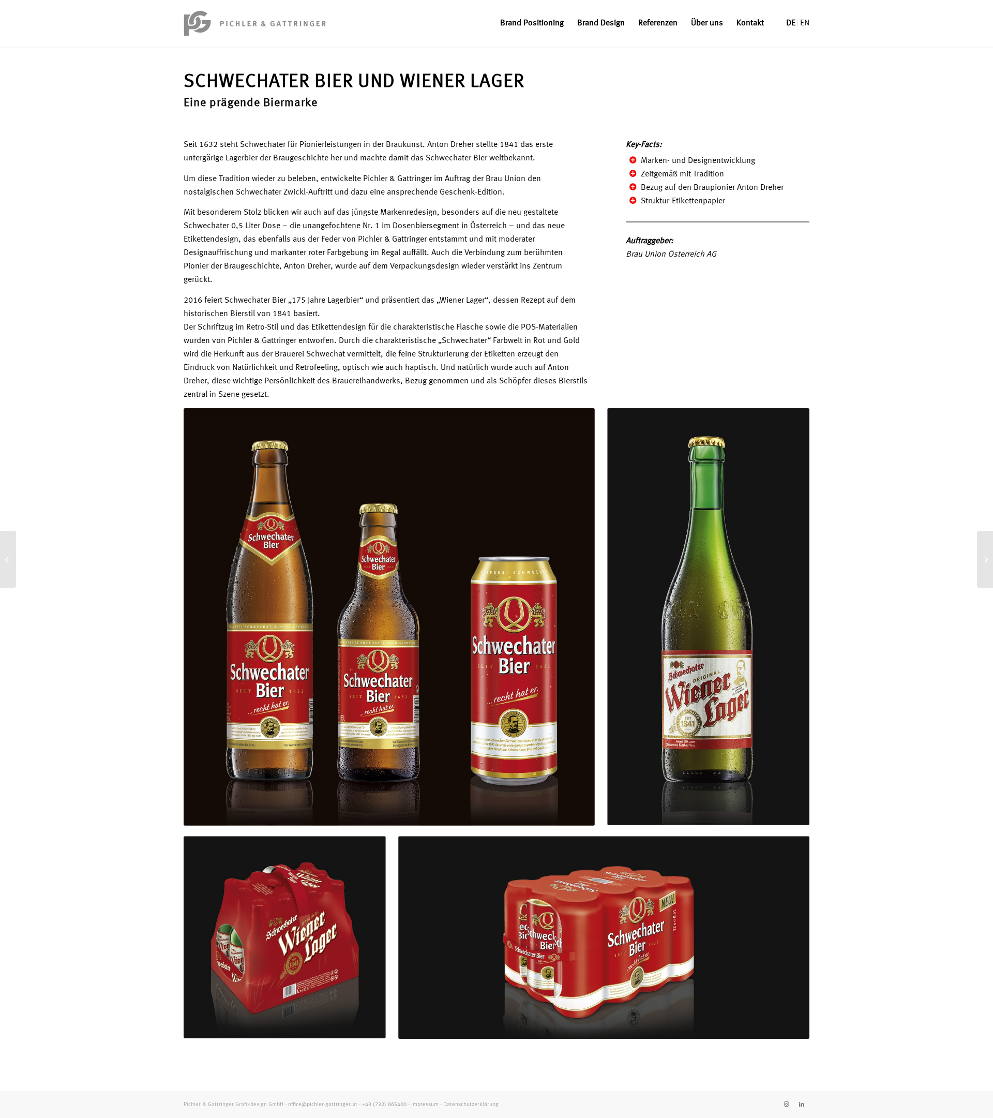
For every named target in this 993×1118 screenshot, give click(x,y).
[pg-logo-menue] (255, 23)
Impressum (425, 1105)
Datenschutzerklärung (471, 1105)
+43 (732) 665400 (384, 1105)
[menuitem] (531, 23)
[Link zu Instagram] (786, 1104)
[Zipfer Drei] (985, 559)
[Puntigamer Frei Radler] (8, 559)
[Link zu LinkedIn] (801, 1104)
